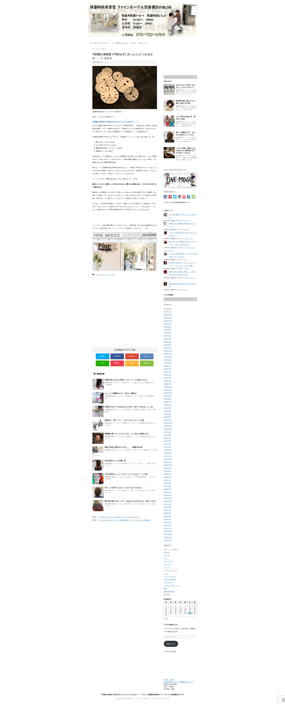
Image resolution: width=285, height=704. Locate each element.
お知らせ (167, 552)
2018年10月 (168, 393)
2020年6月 (167, 333)
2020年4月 (167, 339)
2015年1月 (167, 528)
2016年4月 (167, 483)
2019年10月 (168, 357)
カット (191, 238)
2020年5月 (167, 336)
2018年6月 (167, 405)
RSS (132, 363)
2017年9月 (167, 432)
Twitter (103, 356)
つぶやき (99, 274)
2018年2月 (167, 417)
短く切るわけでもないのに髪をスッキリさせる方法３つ (119, 517)
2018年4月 (167, 411)
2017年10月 (168, 429)
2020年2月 (167, 345)
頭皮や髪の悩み (169, 591)
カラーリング (187, 220)
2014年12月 (168, 531)
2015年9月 (167, 504)
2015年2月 (167, 525)
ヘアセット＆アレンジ (171, 585)
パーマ (186, 259)
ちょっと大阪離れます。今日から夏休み (121, 393)
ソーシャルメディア (171, 570)
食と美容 (167, 594)
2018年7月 (167, 402)
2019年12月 (168, 351)
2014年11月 (168, 534)
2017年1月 (167, 456)
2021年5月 (167, 309)
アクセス (133, 43)
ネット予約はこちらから (120, 43)
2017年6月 (167, 441)
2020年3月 (167, 342)
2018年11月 (168, 390)
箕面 (165, 588)
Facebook (117, 356)
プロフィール (142, 43)
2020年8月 (167, 327)
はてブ (147, 356)
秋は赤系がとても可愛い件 (115, 461)
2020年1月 (167, 348)
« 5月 (166, 619)
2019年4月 (167, 375)
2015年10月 (168, 501)
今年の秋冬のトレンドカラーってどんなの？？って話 (126, 474)
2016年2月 (167, 489)
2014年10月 (168, 537)
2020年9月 (167, 324)
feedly (147, 363)
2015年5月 (167, 516)
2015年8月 (167, 507)
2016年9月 (167, 468)
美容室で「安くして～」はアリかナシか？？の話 (124, 420)
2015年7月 (167, 510)
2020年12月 (168, 315)
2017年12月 (168, 423)
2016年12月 (168, 459)
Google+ (132, 356)
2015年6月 (167, 513)
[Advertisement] (111, 296)
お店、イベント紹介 (171, 549)
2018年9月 (167, 396)
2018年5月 (167, 408)
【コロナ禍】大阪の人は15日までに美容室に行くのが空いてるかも (186, 150)
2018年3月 (167, 414)
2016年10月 (168, 465)
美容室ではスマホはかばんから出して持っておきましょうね (129, 407)
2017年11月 (168, 426)
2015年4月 (167, 519)
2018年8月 (167, 399)
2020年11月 (168, 318)
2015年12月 (168, 495)
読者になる (170, 644)
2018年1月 (167, 420)
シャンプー (167, 564)
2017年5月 (167, 444)
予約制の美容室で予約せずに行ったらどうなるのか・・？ (115, 122)
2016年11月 (168, 462)
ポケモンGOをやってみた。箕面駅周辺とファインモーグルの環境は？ (125, 520)
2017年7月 (167, 438)
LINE (102, 363)
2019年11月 (168, 354)
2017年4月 (167, 447)
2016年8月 (167, 471)
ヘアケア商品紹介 (170, 579)
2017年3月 (167, 450)
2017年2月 (167, 453)
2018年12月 (168, 387)
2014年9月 (167, 540)
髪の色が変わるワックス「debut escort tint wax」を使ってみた (130, 501)
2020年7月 (167, 330)
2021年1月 (167, 312)
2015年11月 (168, 498)
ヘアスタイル (168, 582)
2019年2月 (167, 381)
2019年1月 (167, 384)
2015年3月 (167, 522)
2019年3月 (167, 378)
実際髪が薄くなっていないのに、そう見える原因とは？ (127, 434)
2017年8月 (167, 435)
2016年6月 (167, 477)
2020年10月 (168, 321)
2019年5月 (167, 372)
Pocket (118, 363)
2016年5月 (167, 480)
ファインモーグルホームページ (99, 43)
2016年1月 (167, 492)
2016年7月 (167, 474)
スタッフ (167, 567)
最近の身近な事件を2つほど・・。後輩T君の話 (123, 447)
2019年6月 (167, 369)
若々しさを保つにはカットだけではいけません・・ (125, 488)
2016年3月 (167, 486)
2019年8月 (167, 363)
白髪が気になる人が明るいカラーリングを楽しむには (126, 380)
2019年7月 (167, 366)
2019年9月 (167, 360)
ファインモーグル (109, 274)
